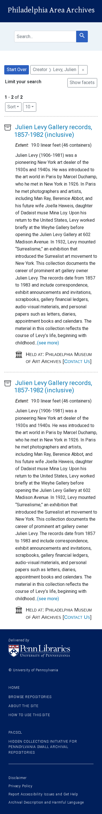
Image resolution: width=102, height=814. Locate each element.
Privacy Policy (20, 786)
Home (14, 688)
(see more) (48, 343)
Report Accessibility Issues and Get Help (43, 794)
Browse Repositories (30, 697)
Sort (11, 106)
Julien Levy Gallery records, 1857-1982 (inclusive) (53, 131)
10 (30, 106)
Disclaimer (17, 778)
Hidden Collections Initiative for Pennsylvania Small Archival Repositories (42, 747)
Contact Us (77, 361)
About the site (23, 706)
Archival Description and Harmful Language (46, 802)
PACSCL (15, 732)
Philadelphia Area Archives (51, 10)
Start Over (17, 69)
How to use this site (29, 715)
